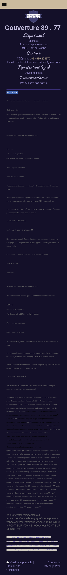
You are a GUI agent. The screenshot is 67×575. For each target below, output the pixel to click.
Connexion (54, 562)
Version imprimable (21, 562)
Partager (13, 92)
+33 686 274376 (40, 58)
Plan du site (13, 566)
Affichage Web (52, 566)
